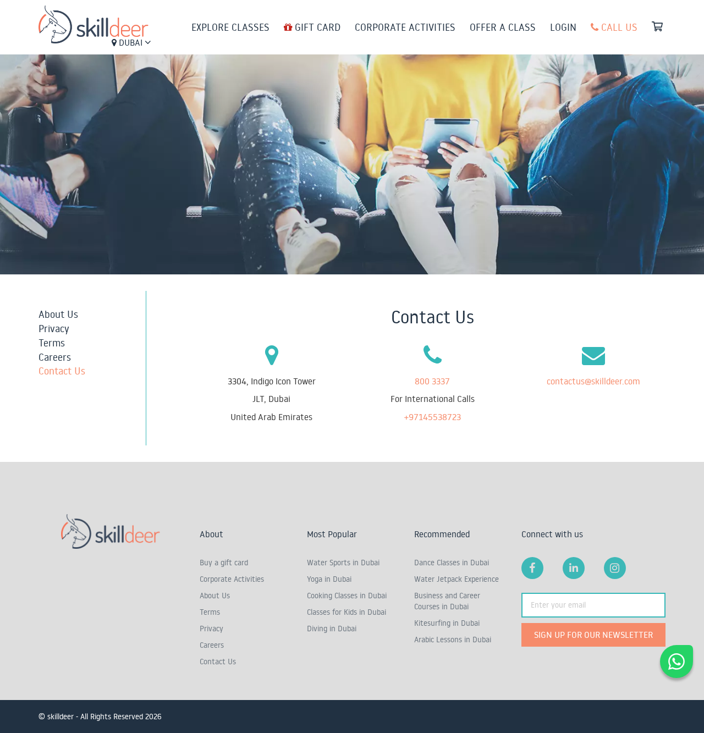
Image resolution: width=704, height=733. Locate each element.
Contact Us (61, 370)
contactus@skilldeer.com (593, 381)
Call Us (617, 27)
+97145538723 (432, 416)
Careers (54, 356)
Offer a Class (503, 27)
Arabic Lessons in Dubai (452, 639)
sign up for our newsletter (593, 634)
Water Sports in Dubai (343, 562)
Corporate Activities (405, 27)
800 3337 (432, 381)
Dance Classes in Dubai (451, 562)
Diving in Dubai (331, 628)
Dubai (131, 42)
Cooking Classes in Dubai (347, 595)
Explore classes (230, 27)
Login (563, 27)
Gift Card (316, 27)
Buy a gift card (224, 562)
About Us (58, 314)
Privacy (53, 328)
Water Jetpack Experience (456, 579)
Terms (51, 342)
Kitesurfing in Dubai (447, 623)
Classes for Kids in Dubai (346, 612)
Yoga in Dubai (329, 579)
